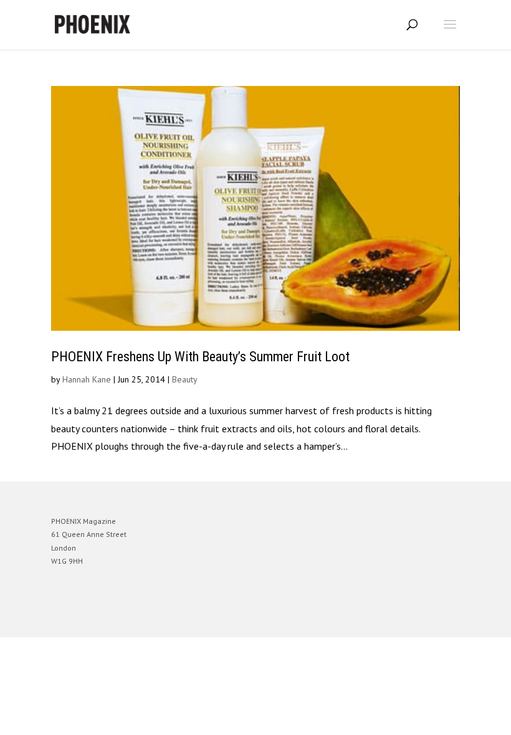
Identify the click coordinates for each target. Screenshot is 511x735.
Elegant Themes (238, 618)
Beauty (185, 379)
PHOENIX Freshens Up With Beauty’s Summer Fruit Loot (200, 356)
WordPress (315, 618)
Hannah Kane (86, 379)
